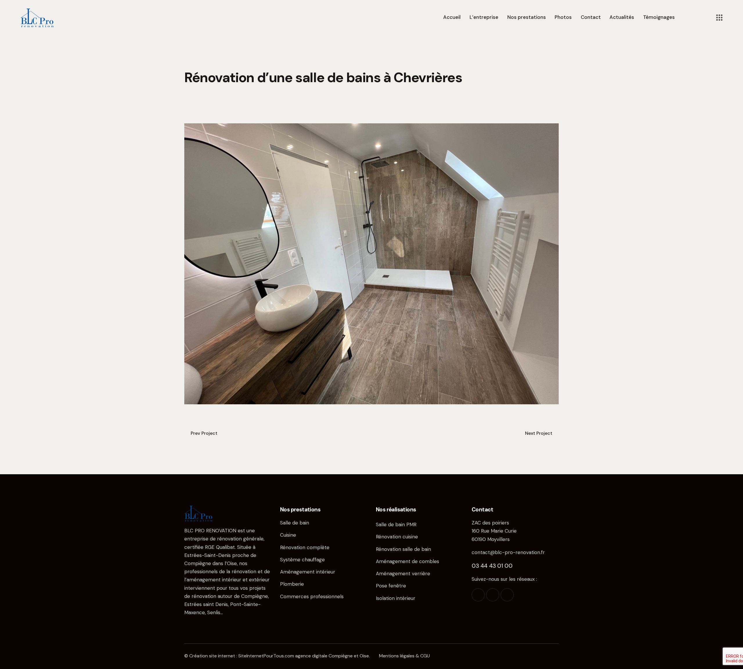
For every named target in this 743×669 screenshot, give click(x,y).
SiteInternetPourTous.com (266, 656)
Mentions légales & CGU (404, 656)
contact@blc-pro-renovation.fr (508, 552)
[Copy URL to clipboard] (228, 112)
